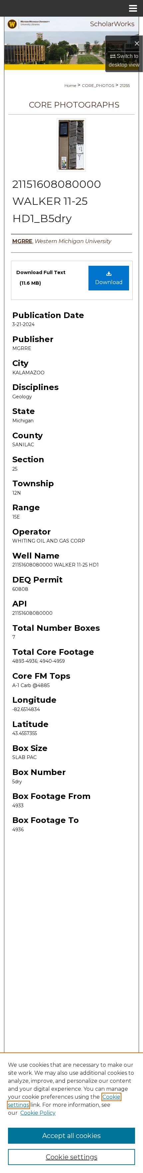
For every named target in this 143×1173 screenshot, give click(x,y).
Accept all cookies (71, 1136)
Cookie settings (71, 1157)
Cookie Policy (38, 1113)
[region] (71, 1112)
